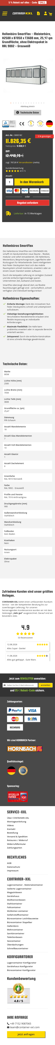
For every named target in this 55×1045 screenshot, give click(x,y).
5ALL (42, 2)
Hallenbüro (12, 925)
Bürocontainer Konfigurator (21, 970)
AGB (9, 863)
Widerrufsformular (16, 844)
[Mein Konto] (46, 13)
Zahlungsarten (14, 847)
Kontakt (11, 829)
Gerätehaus (13, 896)
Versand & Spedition (17, 836)
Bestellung (12, 832)
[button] (11, 103)
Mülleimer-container (17, 911)
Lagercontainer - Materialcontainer (25, 884)
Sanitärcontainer (15, 933)
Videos (10, 825)
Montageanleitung (16, 821)
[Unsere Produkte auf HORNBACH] (24, 751)
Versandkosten (26, 162)
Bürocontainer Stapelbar (19, 922)
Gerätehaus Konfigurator (20, 966)
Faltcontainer (14, 907)
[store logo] (22, 14)
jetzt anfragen (26, 1034)
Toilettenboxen (14, 937)
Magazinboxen (14, 892)
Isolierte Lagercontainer (19, 888)
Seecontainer (14, 940)
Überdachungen (15, 944)
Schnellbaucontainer (17, 948)
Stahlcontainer (14, 903)
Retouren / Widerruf (17, 840)
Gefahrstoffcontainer (17, 914)
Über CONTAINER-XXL (18, 817)
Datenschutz (13, 866)
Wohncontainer (15, 929)
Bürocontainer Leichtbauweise (22, 918)
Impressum (12, 870)
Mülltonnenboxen (16, 899)
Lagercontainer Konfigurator (21, 962)
